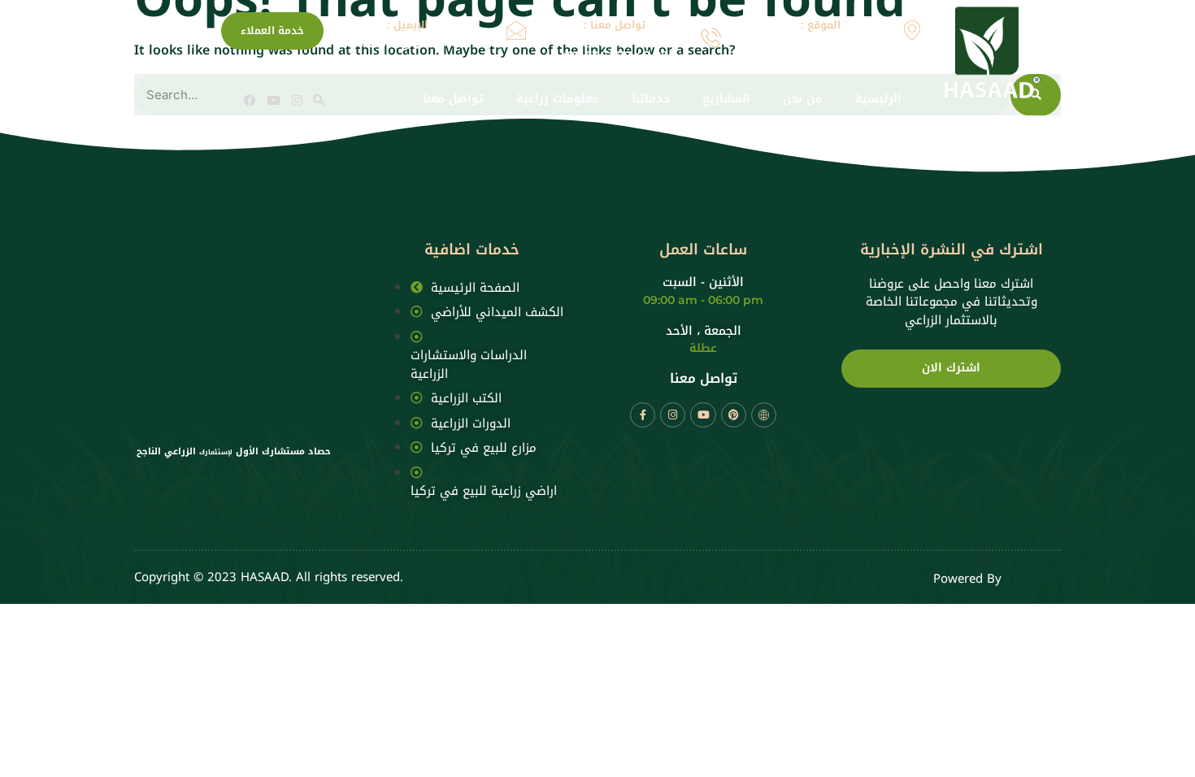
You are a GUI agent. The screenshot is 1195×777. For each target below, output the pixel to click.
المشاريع (726, 99)
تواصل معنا (453, 99)
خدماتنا (651, 99)
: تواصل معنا (614, 25)
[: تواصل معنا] (711, 38)
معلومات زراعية (557, 99)
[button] (318, 100)
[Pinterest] (733, 415)
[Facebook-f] (642, 415)
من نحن (803, 99)
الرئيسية (878, 99)
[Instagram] (297, 100)
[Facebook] (250, 100)
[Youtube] (273, 100)
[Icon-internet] (763, 415)
